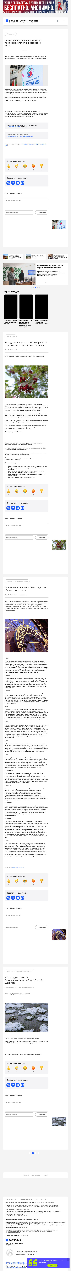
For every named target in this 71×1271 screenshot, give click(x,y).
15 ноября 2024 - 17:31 (11, 987)
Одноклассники (41, 144)
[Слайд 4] (37, 287)
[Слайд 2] (33, 287)
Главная (26, 1175)
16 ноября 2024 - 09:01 (11, 50)
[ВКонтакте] (8, 183)
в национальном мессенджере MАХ (19, 136)
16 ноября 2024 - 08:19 (11, 349)
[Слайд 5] (39, 287)
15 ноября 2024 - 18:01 (11, 594)
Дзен (6, 145)
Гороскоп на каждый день (17, 581)
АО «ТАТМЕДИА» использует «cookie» (18, 1263)
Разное (45, 1175)
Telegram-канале (14, 127)
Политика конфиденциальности (16, 1267)
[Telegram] (18, 183)
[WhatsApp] (22, 183)
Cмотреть (52, 1265)
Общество (10, 34)
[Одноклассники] (13, 183)
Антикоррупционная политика (15, 1262)
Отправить (42, 212)
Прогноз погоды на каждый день (19, 971)
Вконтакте (31, 144)
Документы (36, 1175)
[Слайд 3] (35, 287)
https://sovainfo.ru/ (17, 867)
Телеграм (25, 144)
